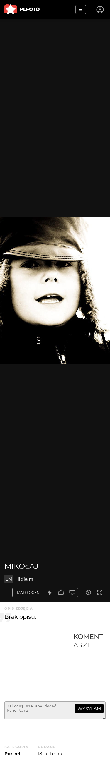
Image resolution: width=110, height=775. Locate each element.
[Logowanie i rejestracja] (100, 9)
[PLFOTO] (22, 9)
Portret (12, 753)
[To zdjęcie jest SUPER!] (50, 592)
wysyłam (89, 708)
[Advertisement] (38, 664)
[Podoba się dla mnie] (61, 592)
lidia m (25, 579)
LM (9, 579)
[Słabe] (72, 592)
